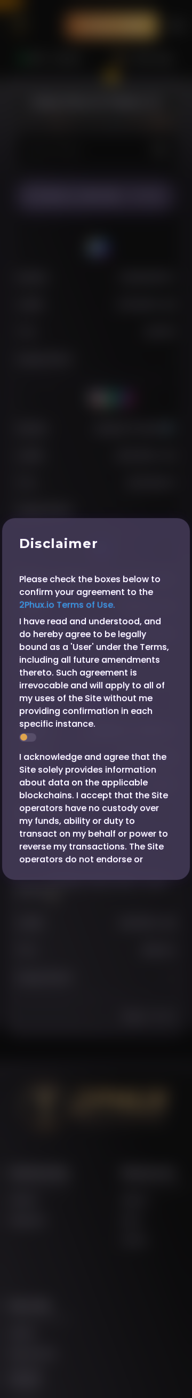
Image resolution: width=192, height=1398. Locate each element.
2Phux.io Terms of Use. (67, 605)
